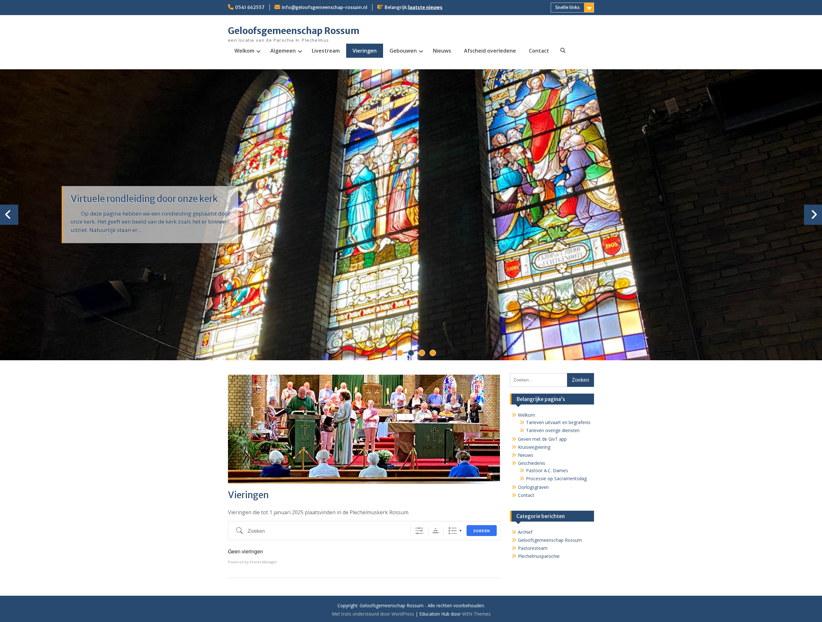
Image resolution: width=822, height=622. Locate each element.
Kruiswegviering (534, 447)
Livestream (326, 50)
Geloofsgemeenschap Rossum (293, 31)
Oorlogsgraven (533, 487)
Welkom (244, 50)
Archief (525, 532)
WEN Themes (476, 614)
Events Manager (263, 561)
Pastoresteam (532, 548)
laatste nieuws (425, 7)
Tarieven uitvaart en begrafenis (558, 422)
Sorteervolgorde (436, 531)
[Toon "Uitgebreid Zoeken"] (419, 531)
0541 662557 (250, 7)
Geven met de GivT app (542, 439)
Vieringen (365, 50)
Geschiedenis (531, 463)
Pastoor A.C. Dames (547, 470)
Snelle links (567, 7)
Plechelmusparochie (539, 556)
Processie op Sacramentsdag (556, 478)
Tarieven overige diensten (553, 430)
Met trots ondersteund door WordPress (373, 614)
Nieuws (442, 50)
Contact (539, 50)
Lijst (453, 531)
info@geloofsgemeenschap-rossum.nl (324, 7)
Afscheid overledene (490, 50)
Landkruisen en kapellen (121, 199)
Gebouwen (403, 50)
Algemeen (283, 50)
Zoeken (481, 530)
